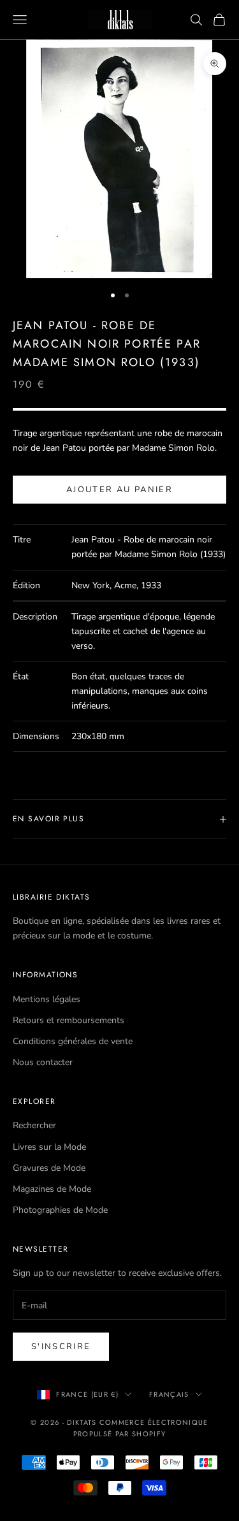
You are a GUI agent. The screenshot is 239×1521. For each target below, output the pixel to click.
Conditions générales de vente (73, 1041)
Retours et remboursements (68, 1020)
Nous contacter (43, 1062)
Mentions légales (46, 999)
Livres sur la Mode (49, 1147)
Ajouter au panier (119, 489)
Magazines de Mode (52, 1189)
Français (169, 1394)
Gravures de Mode (49, 1168)
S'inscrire (61, 1346)
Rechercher (34, 1125)
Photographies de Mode (60, 1210)
